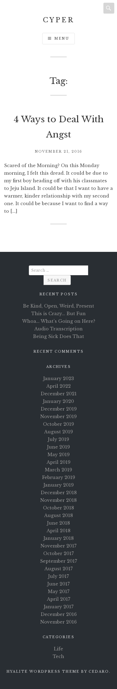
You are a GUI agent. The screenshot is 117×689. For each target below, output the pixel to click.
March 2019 (58, 469)
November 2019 (58, 416)
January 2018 (59, 538)
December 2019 (59, 409)
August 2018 (58, 515)
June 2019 (58, 447)
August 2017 (58, 568)
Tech (58, 656)
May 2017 (58, 591)
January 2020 (58, 401)
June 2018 (58, 523)
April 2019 (58, 462)
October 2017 (58, 553)
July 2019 (58, 439)
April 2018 (58, 530)
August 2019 (58, 431)
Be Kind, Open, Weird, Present (58, 306)
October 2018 (58, 508)
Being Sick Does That (58, 336)
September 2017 (58, 561)
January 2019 (59, 485)
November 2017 (58, 546)
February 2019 (58, 477)
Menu (61, 38)
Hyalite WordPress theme (43, 671)
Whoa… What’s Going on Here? (58, 321)
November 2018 (58, 500)
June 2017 (58, 584)
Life (58, 649)
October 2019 (58, 424)
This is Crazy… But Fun (58, 313)
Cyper (58, 20)
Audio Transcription (58, 328)
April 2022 (58, 386)
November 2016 (58, 622)
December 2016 (59, 614)
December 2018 (59, 492)
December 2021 (59, 393)
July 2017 (58, 576)
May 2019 (59, 454)
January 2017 (58, 606)
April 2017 (58, 599)
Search (108, 8)
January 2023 (58, 378)
